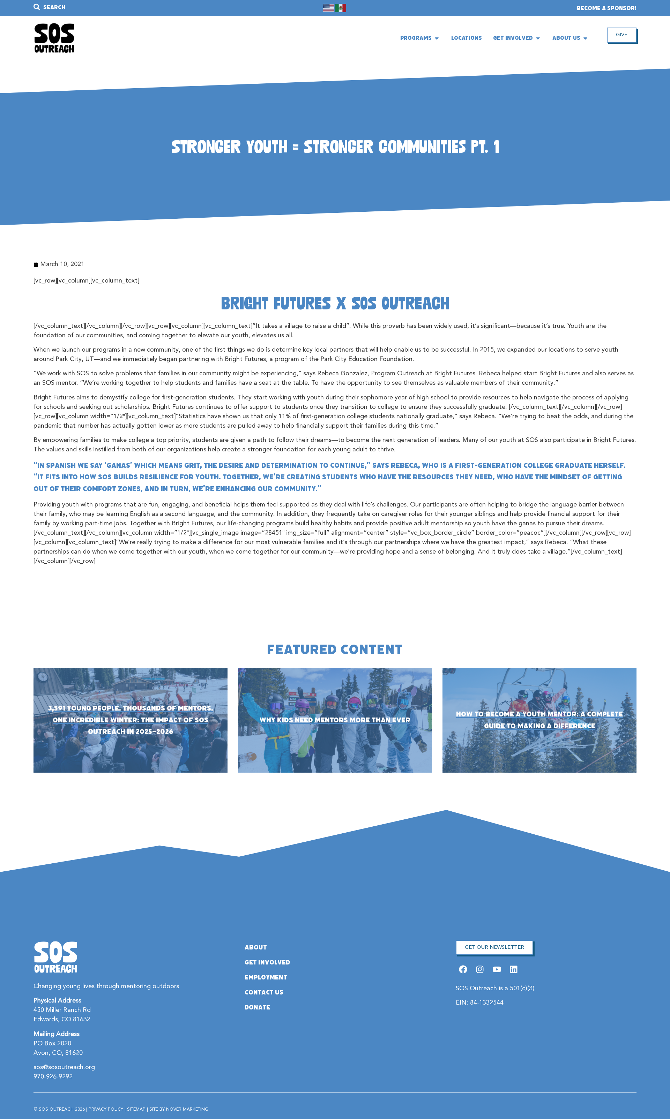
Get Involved (267, 962)
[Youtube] (496, 969)
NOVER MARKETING (187, 1109)
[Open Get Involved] (538, 38)
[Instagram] (479, 969)
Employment (266, 977)
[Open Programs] (436, 38)
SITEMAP (136, 1109)
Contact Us (264, 992)
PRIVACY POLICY (106, 1109)
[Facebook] (463, 969)
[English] (329, 8)
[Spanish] (341, 8)
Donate (257, 1007)
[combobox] (124, 7)
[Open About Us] (585, 38)
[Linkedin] (513, 969)
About (256, 947)
